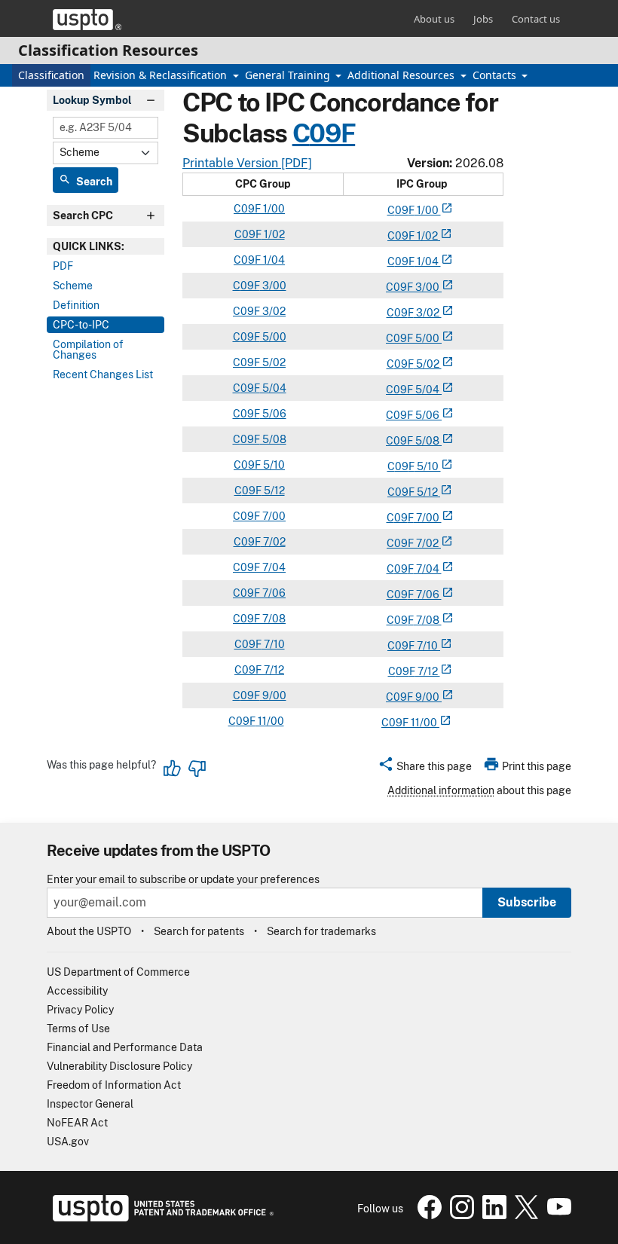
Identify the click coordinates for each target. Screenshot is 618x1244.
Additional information (440, 790)
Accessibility (77, 991)
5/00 (273, 337)
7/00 (273, 516)
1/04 (273, 260)
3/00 (273, 286)
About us (434, 19)
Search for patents (199, 931)
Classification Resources (108, 50)
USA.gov (68, 1141)
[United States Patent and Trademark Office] (87, 19)
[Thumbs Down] (197, 769)
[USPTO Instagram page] (460, 1215)
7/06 (273, 593)
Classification (51, 75)
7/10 (273, 644)
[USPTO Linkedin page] (492, 1215)
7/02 (273, 542)
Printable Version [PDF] (247, 163)
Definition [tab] (76, 305)
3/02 (273, 311)
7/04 (273, 567)
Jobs (483, 19)
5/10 (273, 465)
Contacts (496, 75)
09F (332, 133)
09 (401, 210)
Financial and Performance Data (125, 1047)
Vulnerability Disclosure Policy (119, 1066)
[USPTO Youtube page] (556, 1215)
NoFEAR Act (77, 1123)
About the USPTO (89, 931)
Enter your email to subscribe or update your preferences (183, 879)
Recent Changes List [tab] (103, 374)
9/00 (273, 695)
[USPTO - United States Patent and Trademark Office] (160, 1218)
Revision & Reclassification (161, 75)
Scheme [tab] (73, 286)
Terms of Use (78, 1028)
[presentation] (105, 246)
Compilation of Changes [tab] (88, 349)
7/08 (273, 619)
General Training (289, 75)
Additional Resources (402, 75)
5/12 (273, 490)
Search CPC (83, 215)
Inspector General (90, 1104)
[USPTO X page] (525, 1215)
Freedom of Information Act (114, 1085)
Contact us (536, 19)
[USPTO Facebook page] (427, 1215)
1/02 (273, 234)
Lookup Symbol (92, 100)
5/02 (273, 362)
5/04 (273, 388)
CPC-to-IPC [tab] (81, 325)
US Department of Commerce (118, 972)
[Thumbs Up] (173, 769)
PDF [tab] (63, 266)
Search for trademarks (321, 931)
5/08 (273, 439)
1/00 (273, 209)
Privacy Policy (80, 1010)
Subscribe (526, 902)
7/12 (273, 670)
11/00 (269, 721)
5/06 (273, 414)
